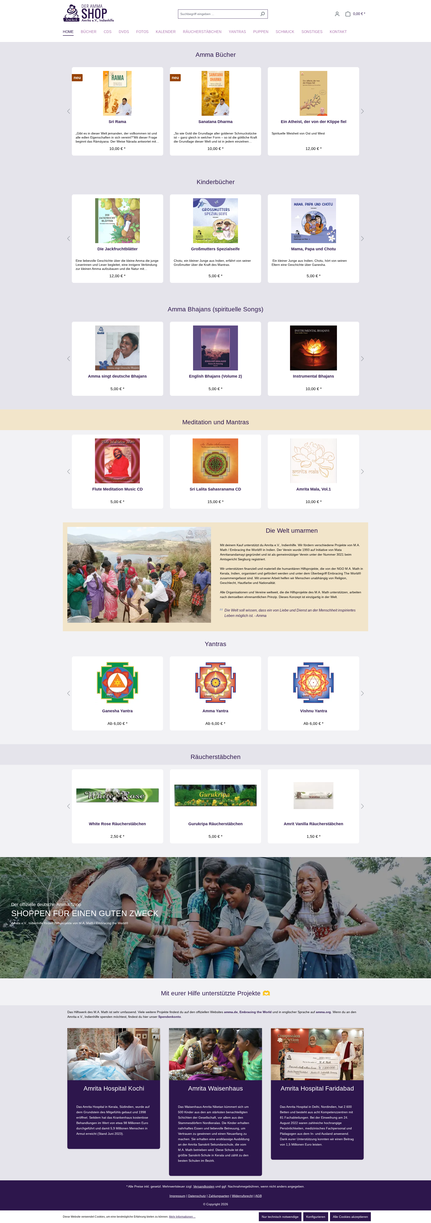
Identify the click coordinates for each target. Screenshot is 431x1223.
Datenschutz (197, 1196)
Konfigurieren (315, 1217)
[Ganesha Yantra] (117, 682)
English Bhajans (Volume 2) (215, 376)
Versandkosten (203, 1186)
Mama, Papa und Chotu (313, 249)
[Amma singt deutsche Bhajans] (117, 348)
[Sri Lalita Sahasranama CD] (215, 460)
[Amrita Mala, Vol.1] (313, 460)
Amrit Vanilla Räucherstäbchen (313, 824)
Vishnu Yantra (313, 711)
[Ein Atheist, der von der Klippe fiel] (313, 93)
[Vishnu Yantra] (313, 682)
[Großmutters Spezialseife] (215, 220)
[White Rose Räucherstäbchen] (117, 795)
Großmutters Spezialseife (215, 249)
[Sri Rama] (117, 93)
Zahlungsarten (219, 1196)
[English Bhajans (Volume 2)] (215, 348)
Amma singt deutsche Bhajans (117, 376)
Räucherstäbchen (216, 756)
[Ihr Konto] (337, 13)
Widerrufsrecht (242, 1196)
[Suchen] (262, 14)
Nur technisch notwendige (280, 1217)
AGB (258, 1196)
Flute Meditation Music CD (117, 489)
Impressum (177, 1196)
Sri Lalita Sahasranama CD (215, 489)
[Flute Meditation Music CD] (117, 460)
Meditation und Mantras (215, 422)
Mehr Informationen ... (182, 1216)
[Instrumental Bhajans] (313, 348)
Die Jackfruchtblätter (117, 249)
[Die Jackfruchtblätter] (117, 220)
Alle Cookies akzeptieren (350, 1217)
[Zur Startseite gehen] (88, 13)
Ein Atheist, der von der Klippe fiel (313, 121)
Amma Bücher (216, 54)
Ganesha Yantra (117, 711)
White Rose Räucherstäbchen (117, 824)
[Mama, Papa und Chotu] (313, 220)
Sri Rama (117, 121)
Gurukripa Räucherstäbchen (215, 824)
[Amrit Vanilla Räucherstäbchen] (313, 795)
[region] (215, 111)
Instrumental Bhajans (313, 376)
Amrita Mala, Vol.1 (313, 489)
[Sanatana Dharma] (215, 93)
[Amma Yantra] (215, 682)
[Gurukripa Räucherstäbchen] (215, 795)
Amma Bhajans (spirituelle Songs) (215, 309)
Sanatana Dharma (215, 121)
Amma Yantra (215, 711)
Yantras (215, 643)
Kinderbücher (216, 181)
